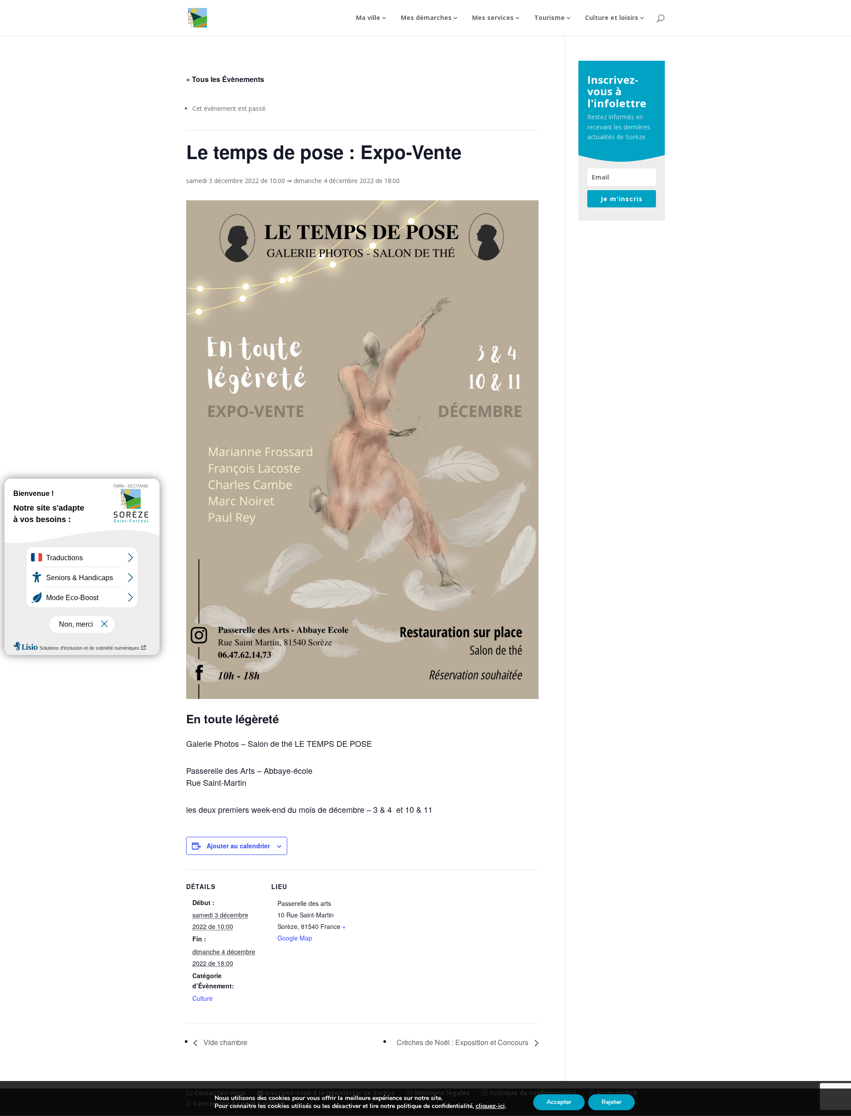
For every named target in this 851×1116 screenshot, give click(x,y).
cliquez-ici (490, 1106)
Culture (202, 998)
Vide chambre (224, 1042)
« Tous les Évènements (225, 79)
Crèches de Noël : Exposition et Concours (463, 1042)
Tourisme (549, 18)
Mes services (493, 18)
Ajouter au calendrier (238, 845)
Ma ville (368, 18)
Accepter (559, 1102)
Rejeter (611, 1102)
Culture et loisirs (611, 18)
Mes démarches (426, 18)
